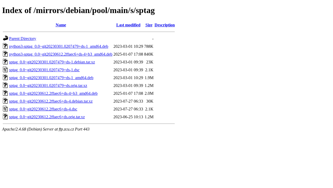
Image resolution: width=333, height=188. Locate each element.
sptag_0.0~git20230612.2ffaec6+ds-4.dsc (43, 109)
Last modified (128, 25)
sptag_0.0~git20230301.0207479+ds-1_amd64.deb (51, 77)
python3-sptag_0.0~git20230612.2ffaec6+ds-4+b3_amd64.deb (60, 54)
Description (165, 25)
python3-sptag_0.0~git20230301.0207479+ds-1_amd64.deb (58, 46)
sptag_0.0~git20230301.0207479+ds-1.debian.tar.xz (52, 62)
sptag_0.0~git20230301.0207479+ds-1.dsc (44, 70)
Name (61, 25)
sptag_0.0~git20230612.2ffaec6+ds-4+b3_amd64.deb (53, 93)
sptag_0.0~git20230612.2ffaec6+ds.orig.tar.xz (47, 117)
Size (148, 25)
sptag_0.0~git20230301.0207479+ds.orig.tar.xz (48, 85)
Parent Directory (22, 38)
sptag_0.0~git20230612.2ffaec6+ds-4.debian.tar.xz (51, 101)
